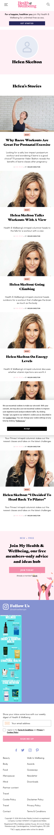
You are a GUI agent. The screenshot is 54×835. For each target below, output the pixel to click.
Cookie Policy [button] (11, 418)
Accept (27, 429)
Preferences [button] (20, 421)
